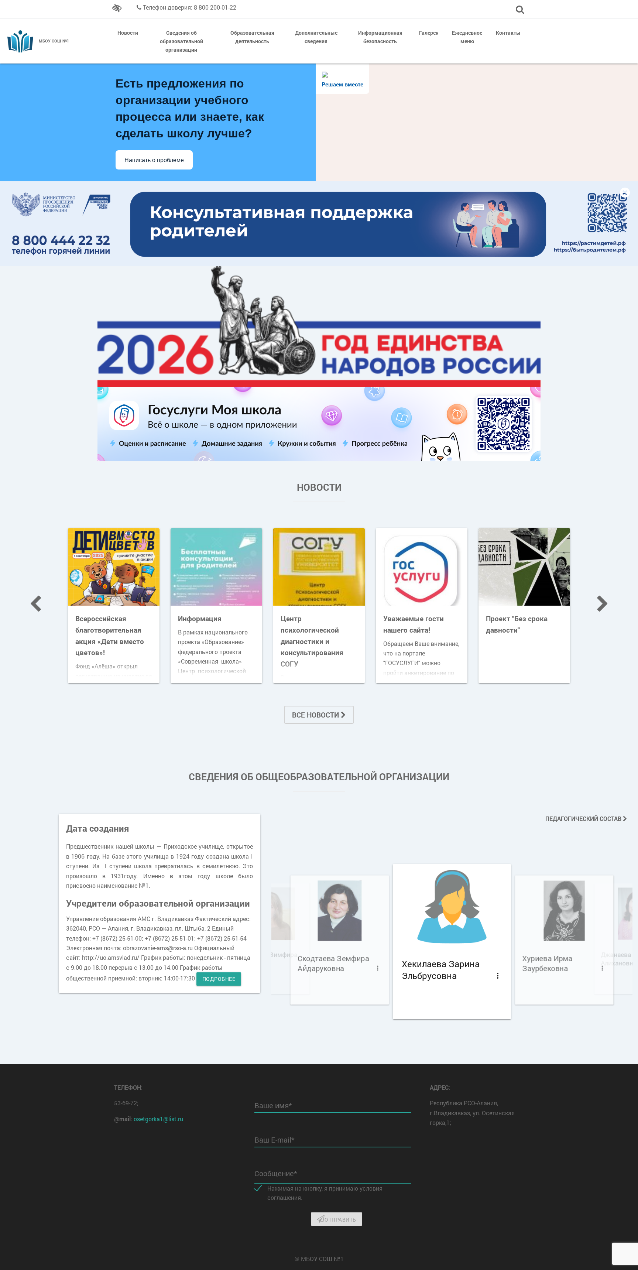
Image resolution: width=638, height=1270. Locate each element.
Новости (127, 32)
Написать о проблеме (154, 160)
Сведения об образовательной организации (181, 41)
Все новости (316, 714)
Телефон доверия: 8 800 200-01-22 (189, 7)
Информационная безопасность (380, 37)
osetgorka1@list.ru (158, 1119)
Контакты (508, 32)
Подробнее (219, 978)
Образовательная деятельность (252, 37)
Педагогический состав (584, 818)
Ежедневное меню (467, 37)
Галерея (429, 32)
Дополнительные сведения (316, 37)
